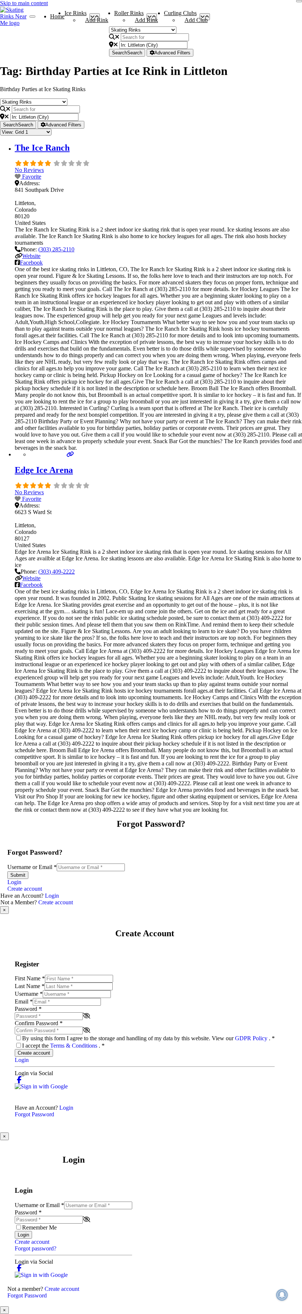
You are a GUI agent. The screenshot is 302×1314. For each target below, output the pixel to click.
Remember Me (39, 1227)
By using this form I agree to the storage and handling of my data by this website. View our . (148, 1038)
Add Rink (96, 20)
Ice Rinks (75, 14)
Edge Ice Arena (44, 470)
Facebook (31, 262)
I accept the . (63, 1045)
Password (28, 1009)
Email (24, 1001)
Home (57, 16)
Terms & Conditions (74, 1045)
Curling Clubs (180, 14)
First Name (30, 978)
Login (14, 882)
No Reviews (29, 170)
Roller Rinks (129, 14)
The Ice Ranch (42, 147)
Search (127, 52)
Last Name (30, 986)
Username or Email (32, 867)
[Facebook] (19, 1080)
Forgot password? (35, 1248)
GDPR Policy (252, 1038)
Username (29, 994)
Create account (24, 889)
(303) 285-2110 (56, 249)
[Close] (299, 1)
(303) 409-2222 (56, 571)
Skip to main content (24, 3)
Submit (17, 875)
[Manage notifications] (282, 1295)
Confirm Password (39, 1023)
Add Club (196, 20)
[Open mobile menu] (32, 16)
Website (31, 256)
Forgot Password (34, 1114)
